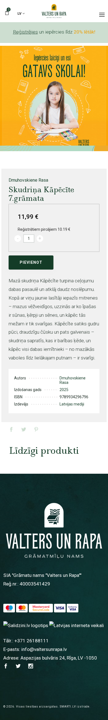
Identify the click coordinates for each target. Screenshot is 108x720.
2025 (64, 389)
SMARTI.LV (68, 706)
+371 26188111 (31, 640)
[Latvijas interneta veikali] (76, 625)
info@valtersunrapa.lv (44, 649)
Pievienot (31, 262)
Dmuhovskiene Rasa (28, 180)
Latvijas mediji (72, 404)
